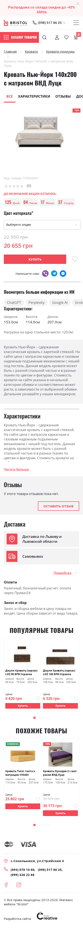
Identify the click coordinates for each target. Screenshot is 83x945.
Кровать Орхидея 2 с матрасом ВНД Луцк (60, 773)
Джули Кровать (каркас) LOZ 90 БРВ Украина (21, 672)
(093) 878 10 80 (22, 869)
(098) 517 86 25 (50, 23)
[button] (34, 718)
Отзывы (63, 96)
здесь (42, 11)
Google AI (59, 302)
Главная (10, 51)
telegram (54, 273)
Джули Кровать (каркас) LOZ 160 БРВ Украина (59, 672)
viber (45, 273)
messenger (63, 273)
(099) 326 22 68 (22, 875)
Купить (23, 706)
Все (9, 96)
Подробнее (63, 573)
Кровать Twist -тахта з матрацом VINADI (20, 773)
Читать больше (16, 469)
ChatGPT (14, 302)
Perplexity (36, 302)
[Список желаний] (66, 37)
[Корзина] (76, 37)
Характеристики (34, 96)
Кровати (31, 51)
